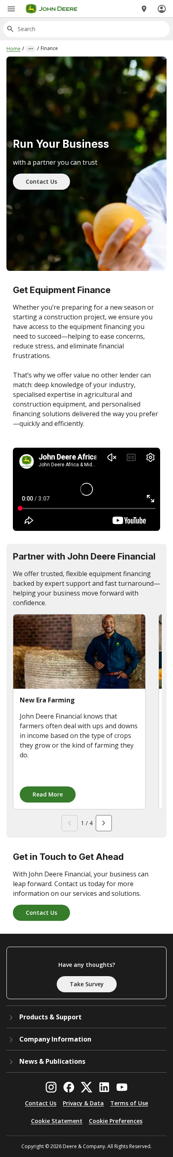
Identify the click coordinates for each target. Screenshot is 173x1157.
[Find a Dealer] (144, 8)
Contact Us (41, 181)
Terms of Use (129, 1103)
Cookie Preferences (115, 1121)
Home (13, 48)
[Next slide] (104, 823)
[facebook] (69, 1087)
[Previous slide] (70, 823)
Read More (48, 794)
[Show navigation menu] (11, 9)
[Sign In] (162, 9)
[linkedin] (104, 1087)
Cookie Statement (56, 1121)
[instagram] (51, 1087)
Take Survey (87, 984)
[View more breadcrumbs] (30, 49)
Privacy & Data (83, 1103)
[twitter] (86, 1087)
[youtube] (122, 1087)
